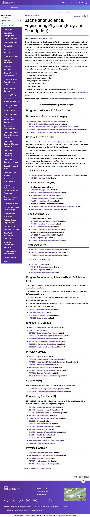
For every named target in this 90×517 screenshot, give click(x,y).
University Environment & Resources (9, 244)
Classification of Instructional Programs (9, 235)
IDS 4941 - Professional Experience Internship (44, 124)
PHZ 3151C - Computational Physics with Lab (44, 359)
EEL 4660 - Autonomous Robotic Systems (43, 407)
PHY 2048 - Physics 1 (38, 264)
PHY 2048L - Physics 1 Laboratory (42, 267)
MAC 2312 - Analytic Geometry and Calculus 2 (46, 252)
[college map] (75, 494)
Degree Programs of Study (11, 167)
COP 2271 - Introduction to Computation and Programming (49, 132)
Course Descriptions (11, 203)
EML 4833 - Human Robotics (38, 429)
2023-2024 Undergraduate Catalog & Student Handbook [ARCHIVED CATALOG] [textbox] (67, 12)
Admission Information (8, 51)
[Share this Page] (82, 16)
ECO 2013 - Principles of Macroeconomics (45, 229)
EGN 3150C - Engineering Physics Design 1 (43, 344)
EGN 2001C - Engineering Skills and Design (43, 327)
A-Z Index (64, 506)
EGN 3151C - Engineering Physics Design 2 (43, 347)
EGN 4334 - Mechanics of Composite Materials (45, 418)
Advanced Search (7, 26)
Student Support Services (9, 90)
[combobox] (67, 12)
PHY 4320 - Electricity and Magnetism (42, 367)
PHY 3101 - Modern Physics (38, 356)
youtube (35, 499)
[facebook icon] (6, 500)
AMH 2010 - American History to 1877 (43, 235)
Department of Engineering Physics (11, 161)
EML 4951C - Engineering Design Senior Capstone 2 (46, 391)
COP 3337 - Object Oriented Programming (43, 333)
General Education (59, 142)
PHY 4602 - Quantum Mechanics (40, 373)
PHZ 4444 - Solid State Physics (39, 458)
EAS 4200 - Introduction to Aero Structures (44, 440)
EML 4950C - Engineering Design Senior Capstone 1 (46, 389)
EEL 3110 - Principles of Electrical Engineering (44, 341)
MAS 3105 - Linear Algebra (38, 318)
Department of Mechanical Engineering (9, 153)
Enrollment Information (8, 61)
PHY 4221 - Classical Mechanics (40, 365)
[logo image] (13, 488)
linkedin (28, 499)
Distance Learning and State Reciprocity (11, 228)
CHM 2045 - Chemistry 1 (37, 312)
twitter (13, 499)
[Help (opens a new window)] (87, 16)
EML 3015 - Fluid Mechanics (38, 435)
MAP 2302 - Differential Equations (40, 309)
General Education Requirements (10, 198)
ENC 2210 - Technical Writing (41, 178)
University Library (10, 95)
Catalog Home (9, 29)
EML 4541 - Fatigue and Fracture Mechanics (44, 432)
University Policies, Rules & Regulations (46, 506)
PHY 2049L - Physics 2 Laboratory (42, 272)
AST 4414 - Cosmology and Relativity (41, 464)
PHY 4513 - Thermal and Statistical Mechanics (45, 370)
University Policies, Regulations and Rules (10, 82)
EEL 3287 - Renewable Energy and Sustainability (45, 413)
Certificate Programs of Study (11, 174)
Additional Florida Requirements (10, 221)
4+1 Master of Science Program (10, 180)
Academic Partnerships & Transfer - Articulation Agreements (11, 189)
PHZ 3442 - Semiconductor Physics (41, 453)
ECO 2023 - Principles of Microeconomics (45, 240)
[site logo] (8, 2)
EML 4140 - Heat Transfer (37, 438)
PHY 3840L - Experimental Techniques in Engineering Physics (50, 362)
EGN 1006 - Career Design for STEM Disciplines (45, 121)
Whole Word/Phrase (8, 22)
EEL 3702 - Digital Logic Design (39, 415)
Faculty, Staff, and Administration (10, 252)
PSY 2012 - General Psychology (41, 226)
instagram (21, 499)
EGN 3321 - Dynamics (36, 421)
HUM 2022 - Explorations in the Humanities (45, 209)
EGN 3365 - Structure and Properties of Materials (46, 336)
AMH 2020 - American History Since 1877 (45, 221)
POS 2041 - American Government (42, 224)
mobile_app (50, 499)
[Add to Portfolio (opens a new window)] (80, 16)
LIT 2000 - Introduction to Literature (43, 195)
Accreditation (8, 46)
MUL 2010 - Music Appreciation (41, 201)
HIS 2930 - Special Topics (39, 238)
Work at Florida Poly (10, 506)
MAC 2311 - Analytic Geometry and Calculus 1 (46, 249)
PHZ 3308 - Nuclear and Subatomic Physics (44, 455)
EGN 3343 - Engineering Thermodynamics (43, 338)
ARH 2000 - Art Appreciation (40, 190)
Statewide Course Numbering (10, 215)
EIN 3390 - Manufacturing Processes (41, 426)
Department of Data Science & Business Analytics (11, 135)
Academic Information (8, 68)
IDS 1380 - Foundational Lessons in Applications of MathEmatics (51, 127)
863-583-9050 (41, 494)
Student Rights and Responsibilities (10, 74)
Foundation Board (10, 257)
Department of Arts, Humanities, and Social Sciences (10, 107)
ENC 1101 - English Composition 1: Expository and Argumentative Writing (55, 175)
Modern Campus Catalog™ (67, 515)
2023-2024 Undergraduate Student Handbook (10, 35)
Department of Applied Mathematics (11, 100)
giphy (42, 499)
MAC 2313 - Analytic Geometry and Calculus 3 (46, 255)
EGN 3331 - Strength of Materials (40, 424)
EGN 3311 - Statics (35, 330)
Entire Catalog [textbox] (5, 17)
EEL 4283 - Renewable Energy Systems (42, 410)
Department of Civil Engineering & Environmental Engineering (10, 118)
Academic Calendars (11, 42)
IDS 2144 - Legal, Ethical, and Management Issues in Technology (52, 206)
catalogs (19, 515)
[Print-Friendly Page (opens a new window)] (85, 16)
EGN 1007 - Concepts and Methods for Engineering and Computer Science (54, 129)
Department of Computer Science (10, 127)
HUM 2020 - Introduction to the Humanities (45, 192)
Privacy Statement (25, 506)
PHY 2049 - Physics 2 (38, 270)
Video (76, 16)
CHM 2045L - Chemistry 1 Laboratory (41, 315)
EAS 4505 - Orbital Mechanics (39, 443)
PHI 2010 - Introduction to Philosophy (43, 198)
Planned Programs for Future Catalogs (11, 208)
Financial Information (11, 56)
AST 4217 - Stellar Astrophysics (39, 461)
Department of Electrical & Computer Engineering (11, 144)
